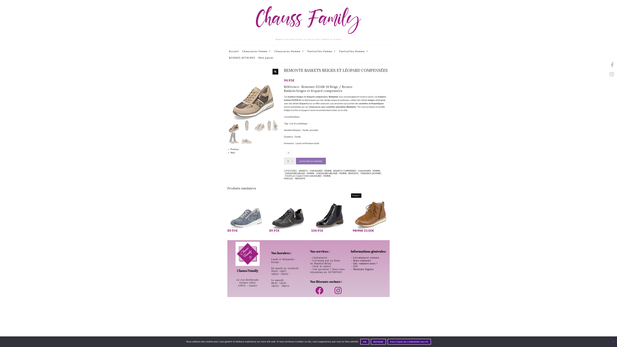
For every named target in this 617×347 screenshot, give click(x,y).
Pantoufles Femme (319, 51)
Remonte (333, 96)
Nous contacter (362, 260)
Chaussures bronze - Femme (331, 173)
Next (233, 152)
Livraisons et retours (366, 257)
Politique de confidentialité (409, 342)
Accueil (234, 51)
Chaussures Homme (287, 51)
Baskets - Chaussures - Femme (315, 170)
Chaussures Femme (255, 51)
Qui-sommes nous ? (365, 263)
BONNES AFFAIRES (242, 57)
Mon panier (266, 57)
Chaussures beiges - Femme (299, 173)
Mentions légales (363, 269)
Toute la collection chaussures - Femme (308, 176)
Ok (365, 342)
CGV (356, 266)
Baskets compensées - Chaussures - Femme (356, 170)
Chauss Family (308, 20)
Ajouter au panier (310, 161)
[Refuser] (613, 341)
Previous (235, 149)
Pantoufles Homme (352, 51)
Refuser (378, 342)
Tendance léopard (370, 173)
